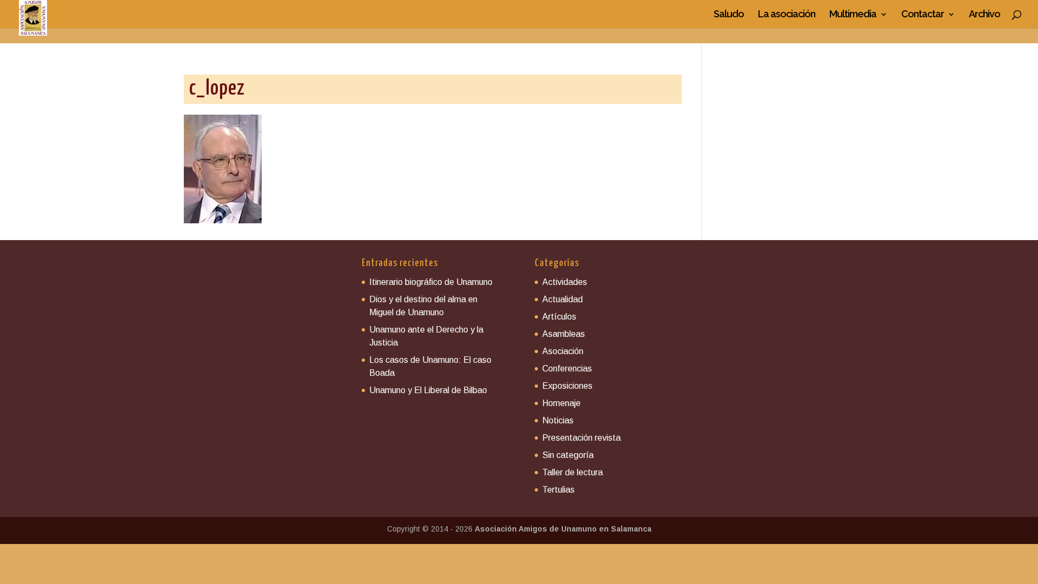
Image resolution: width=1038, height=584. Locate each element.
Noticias (558, 420)
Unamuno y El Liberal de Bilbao (428, 390)
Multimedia (852, 14)
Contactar (922, 14)
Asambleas (563, 334)
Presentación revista (581, 437)
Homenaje (561, 403)
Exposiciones (567, 385)
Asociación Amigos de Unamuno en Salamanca (563, 529)
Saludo (729, 14)
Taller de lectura (572, 472)
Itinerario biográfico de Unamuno (431, 282)
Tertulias (558, 489)
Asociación (562, 351)
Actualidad (562, 299)
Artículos (559, 316)
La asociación (786, 14)
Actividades (564, 282)
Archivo (984, 14)
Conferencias (567, 368)
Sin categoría (568, 455)
